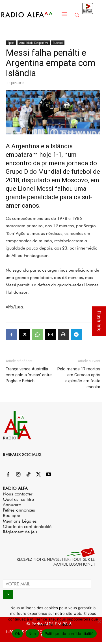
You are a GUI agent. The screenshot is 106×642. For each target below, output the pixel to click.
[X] (24, 334)
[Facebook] (11, 334)
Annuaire (12, 504)
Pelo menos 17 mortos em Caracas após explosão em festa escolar (78, 377)
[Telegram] (76, 334)
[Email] (50, 334)
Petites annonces (19, 510)
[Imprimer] (63, 334)
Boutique (11, 515)
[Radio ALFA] (29, 14)
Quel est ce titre (18, 499)
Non (32, 633)
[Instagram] (18, 475)
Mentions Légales (20, 521)
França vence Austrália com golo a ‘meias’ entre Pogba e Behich (29, 374)
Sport (10, 43)
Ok (17, 633)
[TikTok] (28, 475)
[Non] (99, 621)
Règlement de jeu (20, 531)
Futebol (58, 43)
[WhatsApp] (37, 334)
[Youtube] (49, 475)
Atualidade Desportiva (33, 43)
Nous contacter (18, 494)
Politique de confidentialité (69, 633)
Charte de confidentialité (27, 526)
